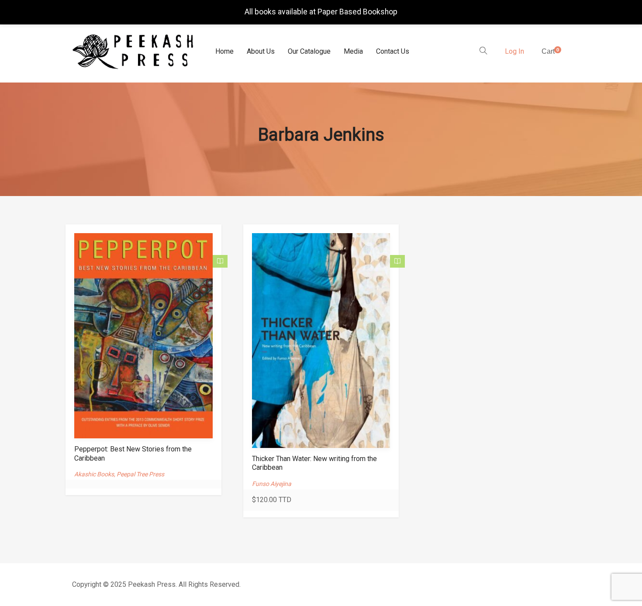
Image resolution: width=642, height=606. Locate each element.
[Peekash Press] (132, 51)
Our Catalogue (309, 51)
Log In (514, 51)
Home (224, 51)
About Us (261, 51)
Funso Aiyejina (271, 483)
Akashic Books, (95, 474)
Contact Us (392, 51)
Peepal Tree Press (140, 474)
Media (353, 51)
